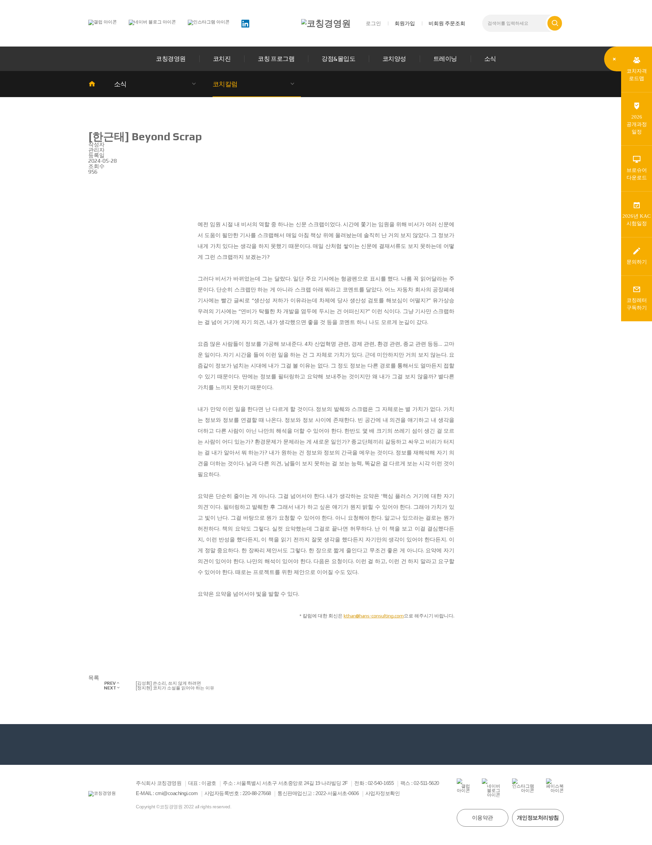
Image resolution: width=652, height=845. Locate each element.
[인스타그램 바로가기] (209, 21)
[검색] (555, 23)
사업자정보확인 (382, 793)
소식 (490, 58)
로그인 (373, 23)
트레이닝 (445, 58)
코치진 (222, 58)
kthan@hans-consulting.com (374, 615)
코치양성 (394, 58)
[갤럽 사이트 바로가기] (102, 21)
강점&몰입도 (338, 58)
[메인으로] (326, 23)
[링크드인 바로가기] (245, 22)
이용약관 (482, 818)
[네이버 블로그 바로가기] (152, 21)
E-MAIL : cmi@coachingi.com (167, 793)
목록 (93, 678)
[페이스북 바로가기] (555, 785)
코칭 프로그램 (276, 58)
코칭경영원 (170, 58)
